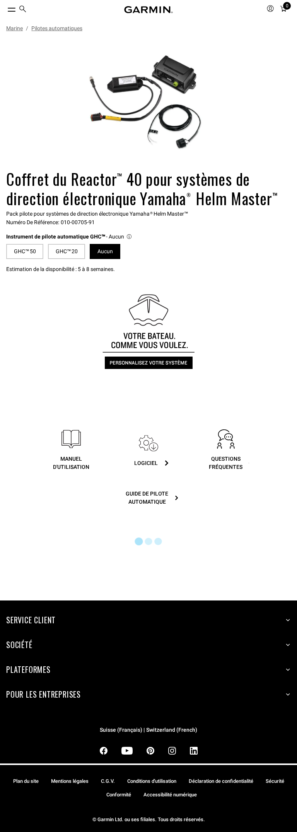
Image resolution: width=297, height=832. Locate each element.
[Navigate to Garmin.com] (148, 9)
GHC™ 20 (67, 251)
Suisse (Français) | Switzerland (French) (148, 730)
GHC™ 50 (25, 251)
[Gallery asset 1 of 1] (145, 102)
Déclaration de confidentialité (221, 781)
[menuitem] (23, 10)
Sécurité (275, 781)
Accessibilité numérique (170, 795)
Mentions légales (70, 781)
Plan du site (26, 781)
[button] (69, 237)
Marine (14, 28)
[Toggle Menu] (4, 7)
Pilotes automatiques (56, 28)
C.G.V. (108, 781)
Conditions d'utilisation (151, 781)
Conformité (118, 795)
